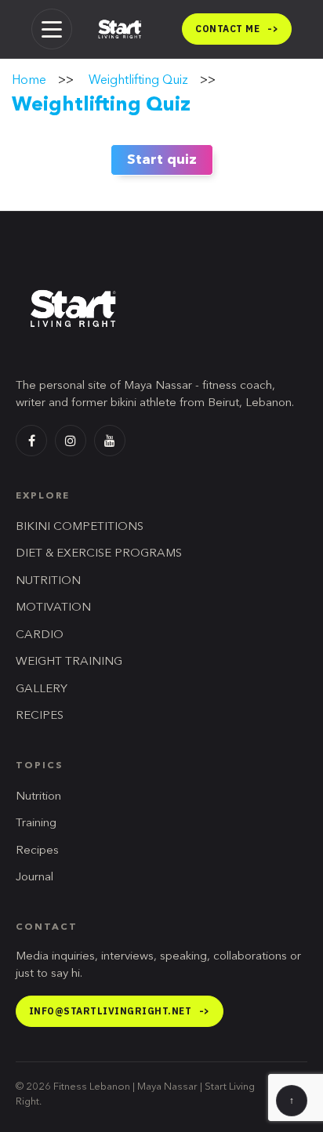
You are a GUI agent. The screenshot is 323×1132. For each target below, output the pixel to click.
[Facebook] (31, 440)
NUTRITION (48, 581)
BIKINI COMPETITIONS (79, 527)
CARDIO (40, 635)
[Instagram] (70, 440)
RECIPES (40, 716)
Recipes (37, 851)
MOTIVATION (53, 608)
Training (36, 823)
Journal (34, 877)
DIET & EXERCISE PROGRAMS (99, 554)
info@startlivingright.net (119, 1011)
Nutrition (38, 797)
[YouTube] (109, 440)
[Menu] (51, 29)
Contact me (236, 28)
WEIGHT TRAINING (69, 662)
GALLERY (41, 689)
